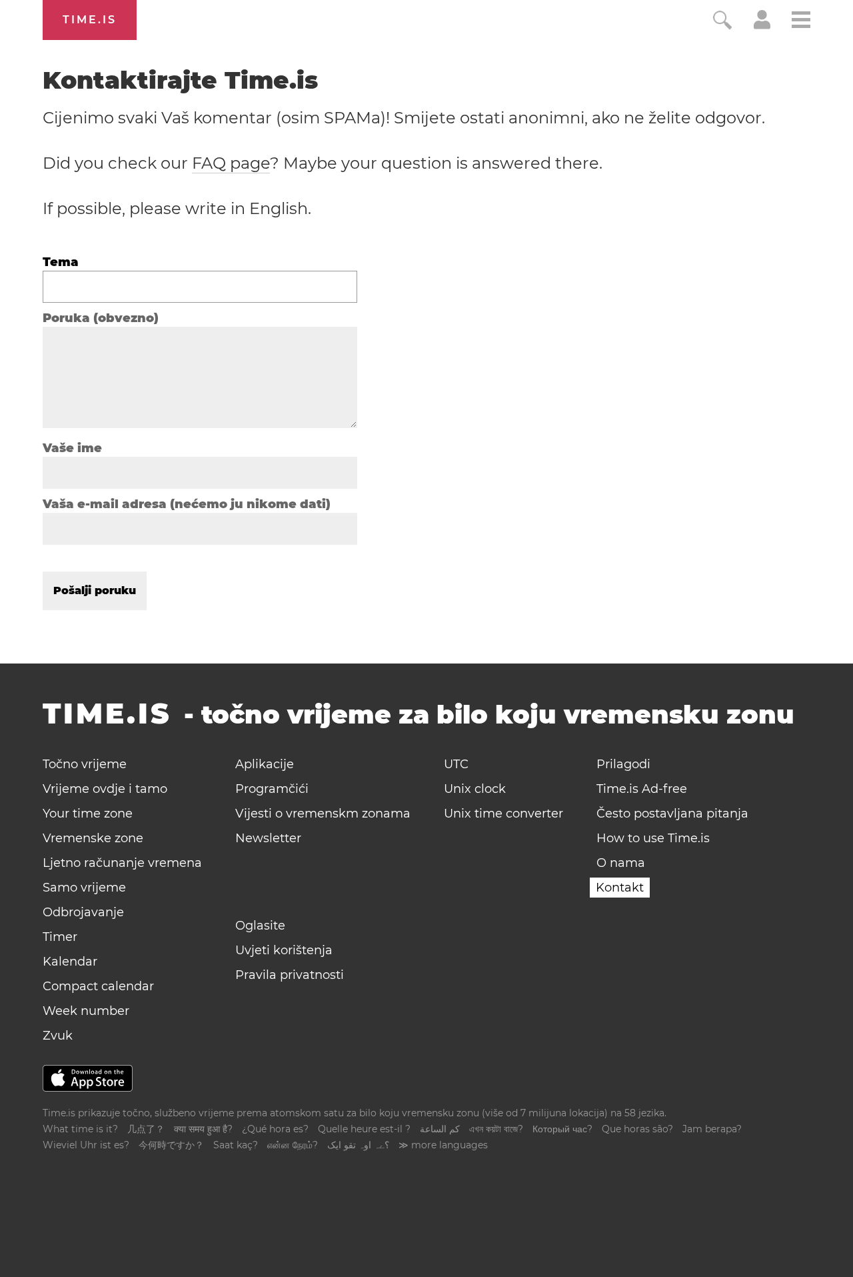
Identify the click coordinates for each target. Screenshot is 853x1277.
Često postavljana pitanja (672, 813)
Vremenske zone (93, 838)
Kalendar (70, 961)
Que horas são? (637, 1129)
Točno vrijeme (85, 764)
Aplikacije (264, 764)
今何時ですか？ (171, 1145)
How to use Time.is (653, 838)
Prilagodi (623, 764)
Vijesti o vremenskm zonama (323, 813)
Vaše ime (72, 448)
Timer (60, 937)
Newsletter (268, 838)
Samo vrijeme (84, 887)
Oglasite (260, 925)
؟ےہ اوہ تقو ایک (358, 1145)
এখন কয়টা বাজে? (496, 1129)
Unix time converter (503, 813)
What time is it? (80, 1129)
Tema (61, 262)
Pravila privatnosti (289, 975)
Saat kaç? (235, 1145)
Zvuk (58, 1035)
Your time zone (88, 813)
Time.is (90, 19)
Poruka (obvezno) (101, 318)
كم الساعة (440, 1129)
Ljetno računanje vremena (122, 863)
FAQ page (231, 163)
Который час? (562, 1129)
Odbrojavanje (83, 912)
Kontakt (620, 887)
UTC (456, 764)
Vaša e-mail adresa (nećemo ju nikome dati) (187, 504)
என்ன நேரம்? (292, 1145)
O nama (620, 863)
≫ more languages (443, 1145)
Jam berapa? (712, 1129)
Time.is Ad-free (641, 789)
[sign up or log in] (762, 25)
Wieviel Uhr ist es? (86, 1145)
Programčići (272, 789)
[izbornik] (801, 21)
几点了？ (146, 1129)
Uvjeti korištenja (284, 950)
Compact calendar (98, 986)
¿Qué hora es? (275, 1129)
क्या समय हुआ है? (203, 1129)
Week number (86, 1011)
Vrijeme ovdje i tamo (105, 789)
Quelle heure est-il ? (364, 1129)
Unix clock (475, 789)
